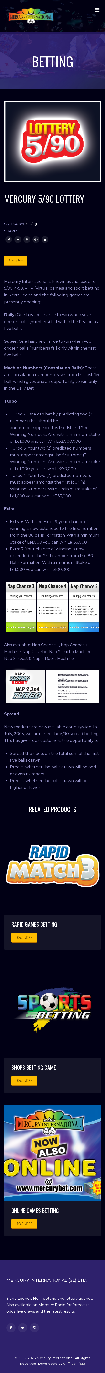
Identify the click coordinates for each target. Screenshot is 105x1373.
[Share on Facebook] (8, 239)
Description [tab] (15, 260)
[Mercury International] (31, 16)
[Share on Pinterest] (26, 239)
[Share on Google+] (35, 239)
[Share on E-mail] (45, 239)
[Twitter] (17, 239)
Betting (31, 224)
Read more (24, 937)
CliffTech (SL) (74, 1363)
